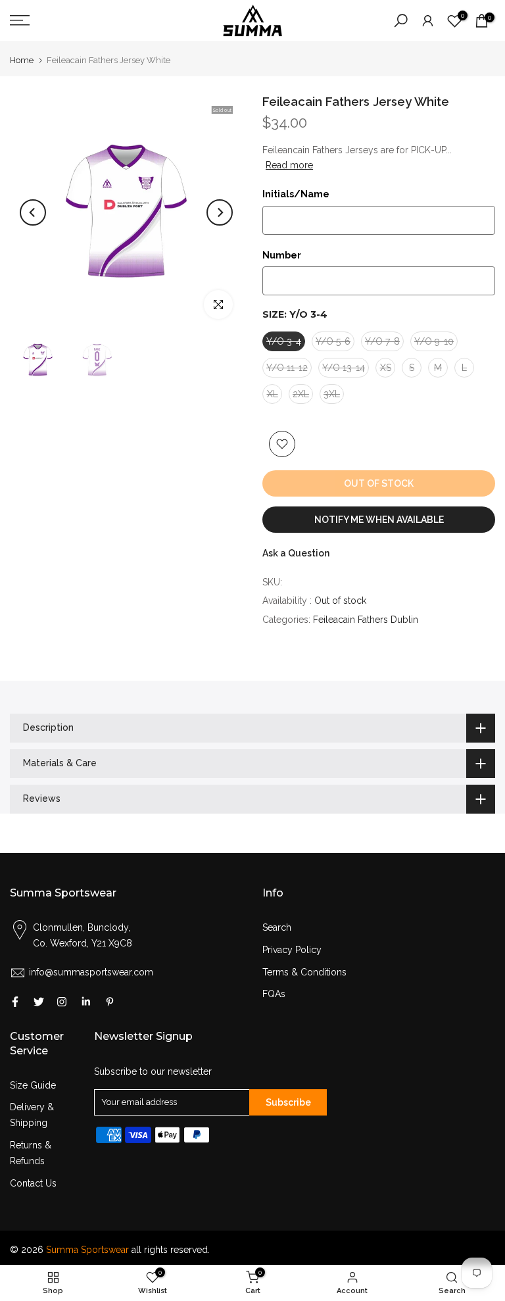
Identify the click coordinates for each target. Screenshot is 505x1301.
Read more (289, 165)
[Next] (219, 212)
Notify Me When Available (379, 519)
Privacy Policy (292, 950)
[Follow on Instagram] (61, 1002)
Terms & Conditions (304, 972)
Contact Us (33, 1183)
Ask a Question (295, 553)
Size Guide (33, 1085)
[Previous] (33, 212)
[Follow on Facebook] (15, 1002)
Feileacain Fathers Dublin (365, 619)
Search (276, 927)
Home (22, 60)
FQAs (273, 994)
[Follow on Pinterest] (109, 1002)
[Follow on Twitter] (39, 1002)
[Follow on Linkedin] (86, 1002)
